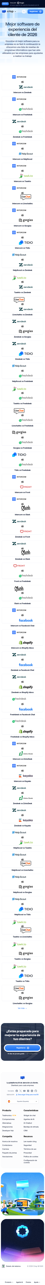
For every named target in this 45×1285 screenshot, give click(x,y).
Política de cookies (31, 1157)
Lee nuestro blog (30, 1141)
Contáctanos (7, 1145)
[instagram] (28, 1091)
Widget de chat (30, 1115)
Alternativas (6, 1123)
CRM (25, 1131)
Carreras (5, 1149)
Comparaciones (8, 1119)
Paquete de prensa (9, 1153)
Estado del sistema (13, 1266)
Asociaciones (7, 1157)
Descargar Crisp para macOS (28, 1094)
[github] (36, 1091)
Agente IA (19, 1282)
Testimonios (8, 1115)
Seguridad (28, 1145)
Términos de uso (30, 1149)
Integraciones (7, 1127)
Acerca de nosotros (9, 1141)
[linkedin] (32, 1091)
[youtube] (24, 1091)
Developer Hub (8, 1131)
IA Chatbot (28, 1123)
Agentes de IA (29, 1119)
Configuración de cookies (30, 1161)
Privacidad (28, 1153)
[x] (20, 1091)
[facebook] (17, 1091)
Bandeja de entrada (31, 1127)
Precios (28, 1282)
